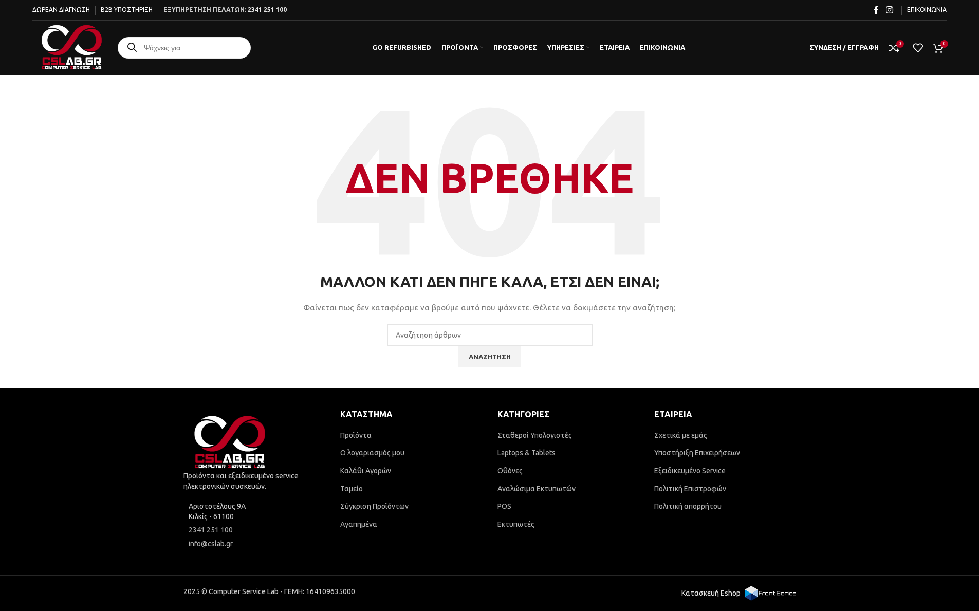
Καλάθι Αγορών (365, 471)
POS (504, 506)
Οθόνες (510, 471)
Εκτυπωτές (515, 524)
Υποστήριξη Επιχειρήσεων (697, 453)
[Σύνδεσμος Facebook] (876, 9)
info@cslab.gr (211, 544)
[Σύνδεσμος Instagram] (889, 9)
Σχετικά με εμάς (680, 435)
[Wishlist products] (918, 48)
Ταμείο (351, 489)
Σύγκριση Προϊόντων (374, 506)
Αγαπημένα (358, 524)
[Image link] (229, 442)
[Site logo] (71, 47)
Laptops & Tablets (526, 453)
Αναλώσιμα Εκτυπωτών (536, 489)
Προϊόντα (356, 435)
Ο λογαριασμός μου (372, 453)
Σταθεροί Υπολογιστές (534, 435)
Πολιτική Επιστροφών (690, 489)
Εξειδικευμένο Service (690, 471)
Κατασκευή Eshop (711, 593)
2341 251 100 (267, 9)
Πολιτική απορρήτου (688, 506)
